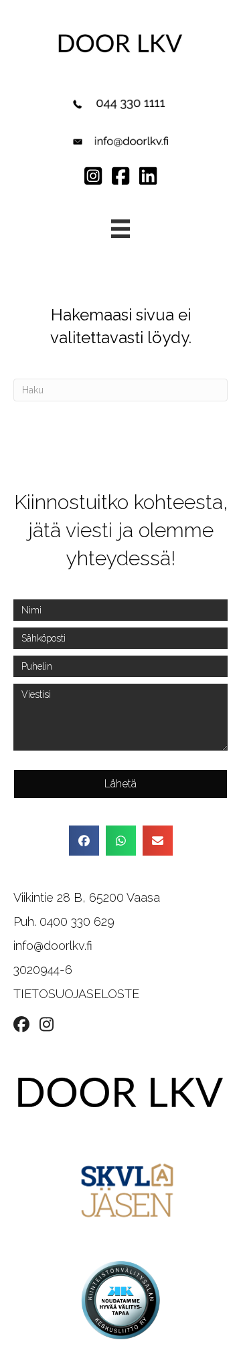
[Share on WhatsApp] (121, 841)
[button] (120, 784)
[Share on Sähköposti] (158, 841)
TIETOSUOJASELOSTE (76, 994)
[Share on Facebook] (84, 841)
